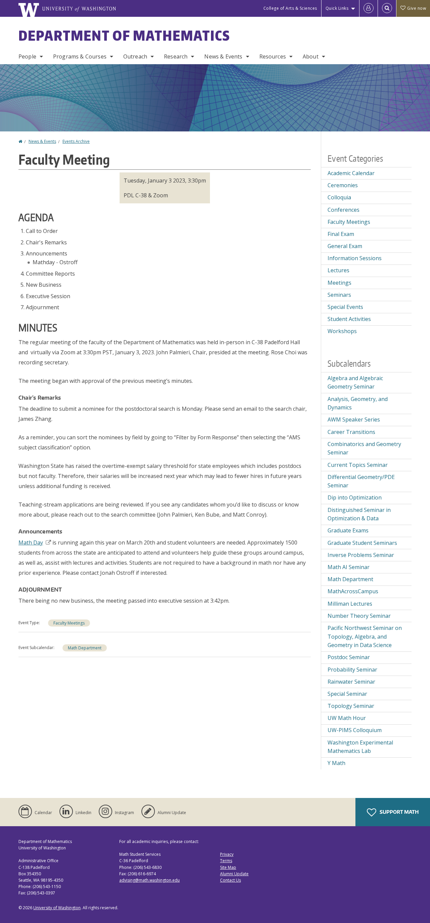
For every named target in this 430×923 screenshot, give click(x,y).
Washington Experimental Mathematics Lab (360, 747)
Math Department (84, 648)
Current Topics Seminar (358, 465)
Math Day (30, 542)
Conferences (343, 209)
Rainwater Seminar (351, 681)
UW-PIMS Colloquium (355, 730)
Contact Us (230, 880)
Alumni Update (234, 874)
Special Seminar (347, 693)
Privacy (226, 854)
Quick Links (337, 8)
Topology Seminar (351, 706)
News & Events (223, 56)
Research (175, 56)
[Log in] (368, 8)
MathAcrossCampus (353, 591)
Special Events (345, 307)
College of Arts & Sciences (290, 8)
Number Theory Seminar (359, 615)
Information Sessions (355, 258)
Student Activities (349, 319)
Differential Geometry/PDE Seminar (361, 481)
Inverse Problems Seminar (361, 555)
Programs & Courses (79, 56)
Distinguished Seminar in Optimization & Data (359, 514)
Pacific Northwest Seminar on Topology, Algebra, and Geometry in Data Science (365, 636)
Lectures (338, 270)
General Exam (345, 246)
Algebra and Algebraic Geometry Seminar (355, 382)
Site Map (228, 867)
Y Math (336, 763)
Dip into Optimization (355, 497)
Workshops (342, 331)
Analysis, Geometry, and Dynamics (358, 403)
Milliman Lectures (350, 603)
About (310, 56)
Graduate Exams (348, 530)
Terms (226, 861)
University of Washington (57, 908)
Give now (416, 8)
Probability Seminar (352, 669)
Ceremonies (343, 185)
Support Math (399, 812)
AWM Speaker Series (354, 419)
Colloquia (339, 197)
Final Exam (341, 234)
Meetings (339, 282)
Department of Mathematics (124, 35)
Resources (272, 56)
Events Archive (76, 141)
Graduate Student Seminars (362, 543)
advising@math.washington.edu (149, 880)
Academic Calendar (351, 173)
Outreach (135, 56)
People (27, 56)
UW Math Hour (347, 718)
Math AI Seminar (349, 567)
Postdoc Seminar (349, 657)
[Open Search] (387, 8)
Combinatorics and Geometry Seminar (364, 448)
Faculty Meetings (69, 623)
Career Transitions (351, 432)
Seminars (339, 294)
